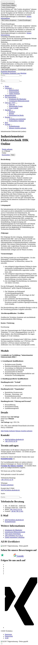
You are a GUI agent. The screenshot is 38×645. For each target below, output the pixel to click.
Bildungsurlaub (14, 90)
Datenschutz (9, 636)
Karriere (7, 117)
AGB (6, 638)
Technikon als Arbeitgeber (17, 119)
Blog (6, 122)
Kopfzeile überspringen (8, 71)
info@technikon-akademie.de (14, 439)
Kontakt (7, 124)
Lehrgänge (8, 88)
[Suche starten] (21, 75)
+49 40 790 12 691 (17, 511)
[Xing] (21, 627)
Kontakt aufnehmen (7, 485)
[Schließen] (1, 22)
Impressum (8, 634)
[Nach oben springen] (1, 643)
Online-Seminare (14, 93)
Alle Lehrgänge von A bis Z (14, 535)
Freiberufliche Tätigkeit (16, 121)
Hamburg (12, 112)
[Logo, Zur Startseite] (10, 73)
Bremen (11, 113)
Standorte (8, 110)
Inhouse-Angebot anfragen (17, 128)
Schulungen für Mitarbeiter (17, 99)
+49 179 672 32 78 (11, 441)
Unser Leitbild (13, 108)
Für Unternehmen (10, 97)
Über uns (12, 104)
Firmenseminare (14, 92)
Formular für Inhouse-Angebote (12, 466)
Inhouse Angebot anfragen (23, 431)
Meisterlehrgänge (10, 95)
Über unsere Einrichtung (13, 534)
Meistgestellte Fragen (15, 106)
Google (20, 556)
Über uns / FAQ (10, 103)
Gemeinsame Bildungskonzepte (19, 101)
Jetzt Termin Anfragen (8, 431)
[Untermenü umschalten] (13, 88)
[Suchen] (21, 81)
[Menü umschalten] (1, 79)
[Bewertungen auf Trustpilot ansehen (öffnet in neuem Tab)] (7, 556)
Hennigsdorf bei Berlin (16, 115)
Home (7, 86)
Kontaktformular (14, 126)
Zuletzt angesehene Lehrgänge (14, 537)
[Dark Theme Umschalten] (1, 77)
